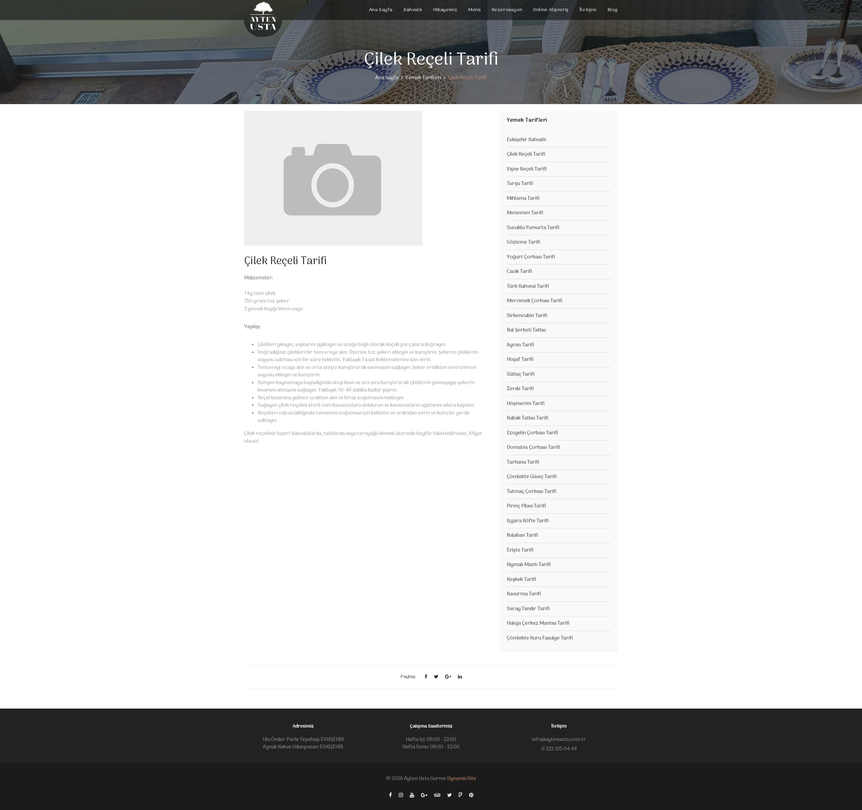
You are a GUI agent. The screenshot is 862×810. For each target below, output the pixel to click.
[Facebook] (390, 795)
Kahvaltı (412, 10)
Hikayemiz (445, 10)
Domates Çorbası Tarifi (533, 447)
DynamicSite (461, 779)
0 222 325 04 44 (559, 749)
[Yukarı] (847, 794)
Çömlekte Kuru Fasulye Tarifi (540, 638)
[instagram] (401, 795)
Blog (612, 10)
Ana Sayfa (381, 10)
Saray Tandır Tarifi (528, 609)
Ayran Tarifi (520, 345)
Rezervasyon (507, 10)
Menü (474, 10)
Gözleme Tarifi (523, 242)
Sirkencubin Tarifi (527, 316)
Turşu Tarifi (520, 184)
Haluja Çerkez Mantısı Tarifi (538, 623)
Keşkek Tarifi (521, 579)
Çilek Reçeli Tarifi (526, 154)
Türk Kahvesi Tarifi (528, 286)
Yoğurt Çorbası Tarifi (531, 257)
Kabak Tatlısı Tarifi (527, 418)
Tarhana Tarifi (523, 462)
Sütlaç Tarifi (520, 374)
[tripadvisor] (437, 795)
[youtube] (412, 795)
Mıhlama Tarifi (523, 198)
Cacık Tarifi (519, 272)
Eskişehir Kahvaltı (526, 140)
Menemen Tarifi (525, 213)
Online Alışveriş (551, 10)
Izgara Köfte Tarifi (528, 521)
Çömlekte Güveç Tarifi (532, 477)
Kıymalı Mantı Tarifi (529, 565)
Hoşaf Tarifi (520, 359)
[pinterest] (471, 795)
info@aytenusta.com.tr (559, 740)
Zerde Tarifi (520, 389)
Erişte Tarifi (520, 550)
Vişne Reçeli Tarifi (526, 169)
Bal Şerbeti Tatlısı (526, 330)
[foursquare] (460, 795)
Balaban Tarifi (522, 535)
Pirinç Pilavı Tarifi (526, 506)
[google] (424, 795)
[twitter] (449, 795)
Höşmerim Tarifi (525, 404)
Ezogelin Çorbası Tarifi (532, 433)
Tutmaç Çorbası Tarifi (531, 492)
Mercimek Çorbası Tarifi (534, 301)
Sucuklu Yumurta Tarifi (533, 228)
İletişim (588, 10)
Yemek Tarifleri (423, 78)
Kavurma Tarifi (524, 594)
